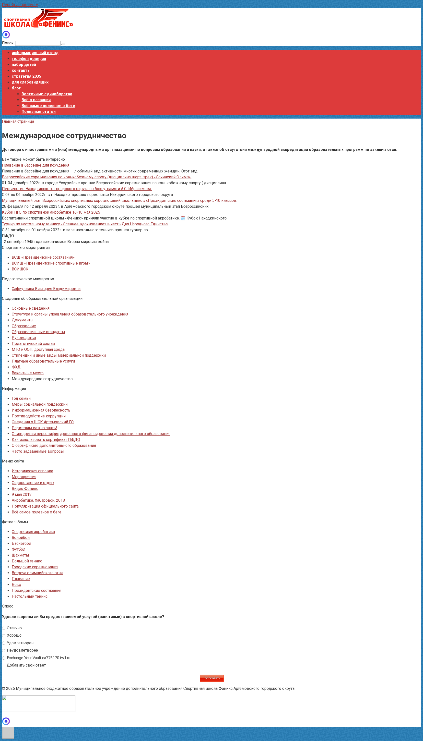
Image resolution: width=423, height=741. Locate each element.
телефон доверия (29, 58)
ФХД (16, 367)
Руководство (24, 337)
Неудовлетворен (22, 650)
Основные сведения (30, 308)
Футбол (18, 549)
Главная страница (18, 121)
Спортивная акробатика (33, 531)
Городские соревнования (35, 567)
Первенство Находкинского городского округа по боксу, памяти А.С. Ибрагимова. (77, 188)
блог (16, 88)
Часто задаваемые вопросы (38, 451)
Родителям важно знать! (34, 427)
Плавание (21, 578)
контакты (21, 70)
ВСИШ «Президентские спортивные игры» (51, 263)
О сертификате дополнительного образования (54, 445)
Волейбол (21, 537)
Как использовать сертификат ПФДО (46, 439)
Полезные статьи (39, 111)
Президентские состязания (36, 590)
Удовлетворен (20, 643)
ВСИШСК (20, 269)
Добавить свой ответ (26, 665)
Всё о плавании (36, 99)
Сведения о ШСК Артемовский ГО (43, 422)
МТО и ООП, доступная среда (38, 349)
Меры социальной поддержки (40, 404)
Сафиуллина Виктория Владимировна (46, 288)
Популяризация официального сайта (45, 506)
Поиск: (8, 43)
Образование (24, 326)
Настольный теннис (29, 596)
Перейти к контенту (20, 4)
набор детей (24, 64)
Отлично (14, 628)
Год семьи (21, 398)
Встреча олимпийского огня (37, 573)
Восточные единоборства (47, 94)
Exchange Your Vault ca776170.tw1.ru (38, 658)
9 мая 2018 (22, 494)
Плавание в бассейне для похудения (35, 165)
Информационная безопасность (41, 410)
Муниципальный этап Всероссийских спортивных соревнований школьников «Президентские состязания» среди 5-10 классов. (119, 200)
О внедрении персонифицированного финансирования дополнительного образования (91, 433)
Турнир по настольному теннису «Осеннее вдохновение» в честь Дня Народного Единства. (85, 224)
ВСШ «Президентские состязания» (43, 257)
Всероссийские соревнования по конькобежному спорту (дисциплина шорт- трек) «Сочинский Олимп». (96, 177)
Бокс (16, 584)
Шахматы (20, 555)
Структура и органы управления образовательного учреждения (70, 314)
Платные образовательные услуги (43, 361)
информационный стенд (35, 52)
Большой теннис (27, 561)
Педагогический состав (33, 343)
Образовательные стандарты (38, 331)
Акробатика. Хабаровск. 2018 (38, 500)
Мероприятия (24, 476)
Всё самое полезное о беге (48, 105)
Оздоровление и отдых (33, 482)
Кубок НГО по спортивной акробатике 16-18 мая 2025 (51, 212)
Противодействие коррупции (39, 416)
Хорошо (14, 635)
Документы (23, 320)
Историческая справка (32, 471)
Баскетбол (21, 543)
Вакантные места (28, 373)
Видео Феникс (25, 488)
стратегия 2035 (26, 76)
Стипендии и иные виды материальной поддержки (59, 355)
